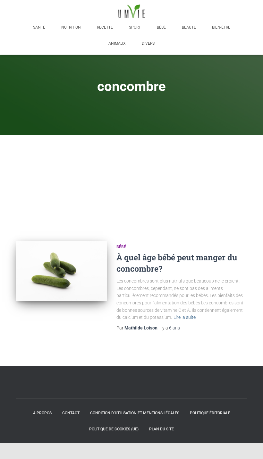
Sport (135, 27)
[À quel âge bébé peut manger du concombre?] (61, 271)
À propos (42, 413)
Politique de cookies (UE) (114, 429)
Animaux (117, 43)
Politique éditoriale (210, 413)
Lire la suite (185, 317)
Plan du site (161, 429)
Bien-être (221, 27)
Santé (39, 27)
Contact (71, 413)
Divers (148, 43)
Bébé (161, 27)
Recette (105, 27)
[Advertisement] (131, 183)
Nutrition (71, 27)
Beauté (189, 27)
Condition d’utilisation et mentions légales (134, 413)
